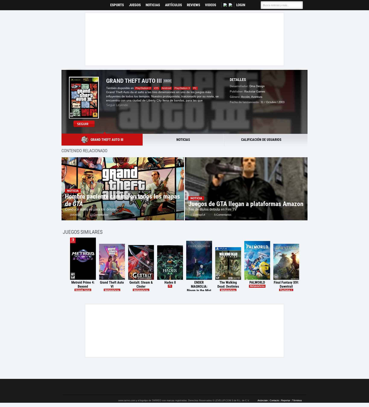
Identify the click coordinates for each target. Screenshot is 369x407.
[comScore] (233, 387)
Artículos (173, 5)
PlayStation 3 (182, 88)
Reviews (193, 5)
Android (166, 88)
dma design (257, 86)
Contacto (274, 400)
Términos (297, 400)
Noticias (153, 5)
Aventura (256, 96)
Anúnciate (263, 400)
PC (195, 88)
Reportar (285, 400)
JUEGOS (135, 5)
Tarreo (69, 3)
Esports (117, 5)
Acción (245, 96)
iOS (156, 88)
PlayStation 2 (143, 88)
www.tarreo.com (126, 400)
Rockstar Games (254, 91)
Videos (210, 5)
